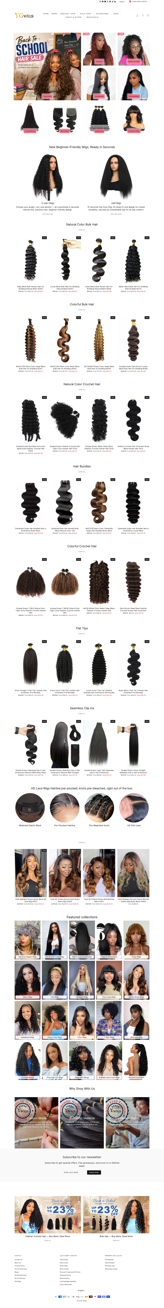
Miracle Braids (134, 96)
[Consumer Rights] (127, 1122)
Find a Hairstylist (66, 1284)
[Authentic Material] (82, 1122)
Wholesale (93, 17)
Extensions (102, 14)
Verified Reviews (21, 1275)
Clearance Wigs (134, 131)
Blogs (17, 1272)
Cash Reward (109, 1263)
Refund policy (65, 1278)
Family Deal (99, 131)
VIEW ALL (47, 1240)
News (54, 14)
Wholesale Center (111, 1269)
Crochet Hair (68, 14)
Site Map (18, 1281)
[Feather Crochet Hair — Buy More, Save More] (48, 1214)
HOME (46, 14)
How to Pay (64, 1263)
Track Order (64, 1260)
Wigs (116, 14)
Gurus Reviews (20, 1278)
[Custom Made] (36, 1122)
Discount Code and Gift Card (70, 1272)
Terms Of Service (21, 1269)
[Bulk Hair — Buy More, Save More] (116, 1214)
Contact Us (18, 1260)
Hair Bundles (99, 96)
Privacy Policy (20, 1266)
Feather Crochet (134, 61)
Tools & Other (73, 17)
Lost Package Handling (68, 1281)
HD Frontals (65, 131)
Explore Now (47, 214)
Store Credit (64, 1269)
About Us (18, 1263)
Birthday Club (110, 1266)
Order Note (64, 1266)
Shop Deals (47, 96)
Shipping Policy (65, 1275)
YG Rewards (109, 1260)
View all (81, 230)
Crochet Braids (30, 131)
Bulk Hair (86, 14)
